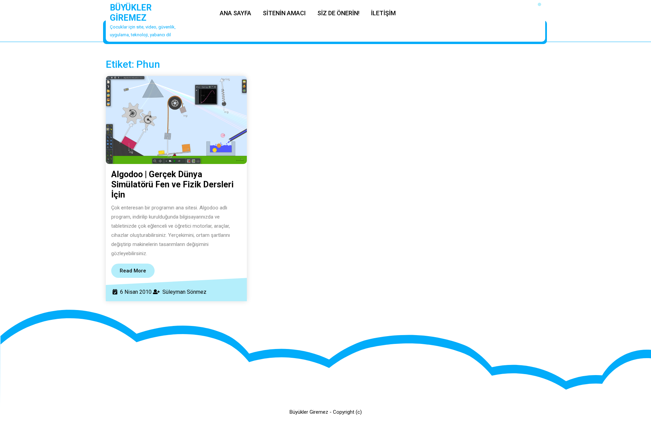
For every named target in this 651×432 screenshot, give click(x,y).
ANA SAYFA (235, 13)
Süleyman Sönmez (184, 292)
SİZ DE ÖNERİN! (338, 13)
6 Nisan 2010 (136, 292)
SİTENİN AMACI (284, 13)
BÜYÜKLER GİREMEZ (131, 13)
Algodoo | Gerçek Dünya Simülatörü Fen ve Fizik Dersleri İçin (172, 184)
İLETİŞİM (383, 13)
